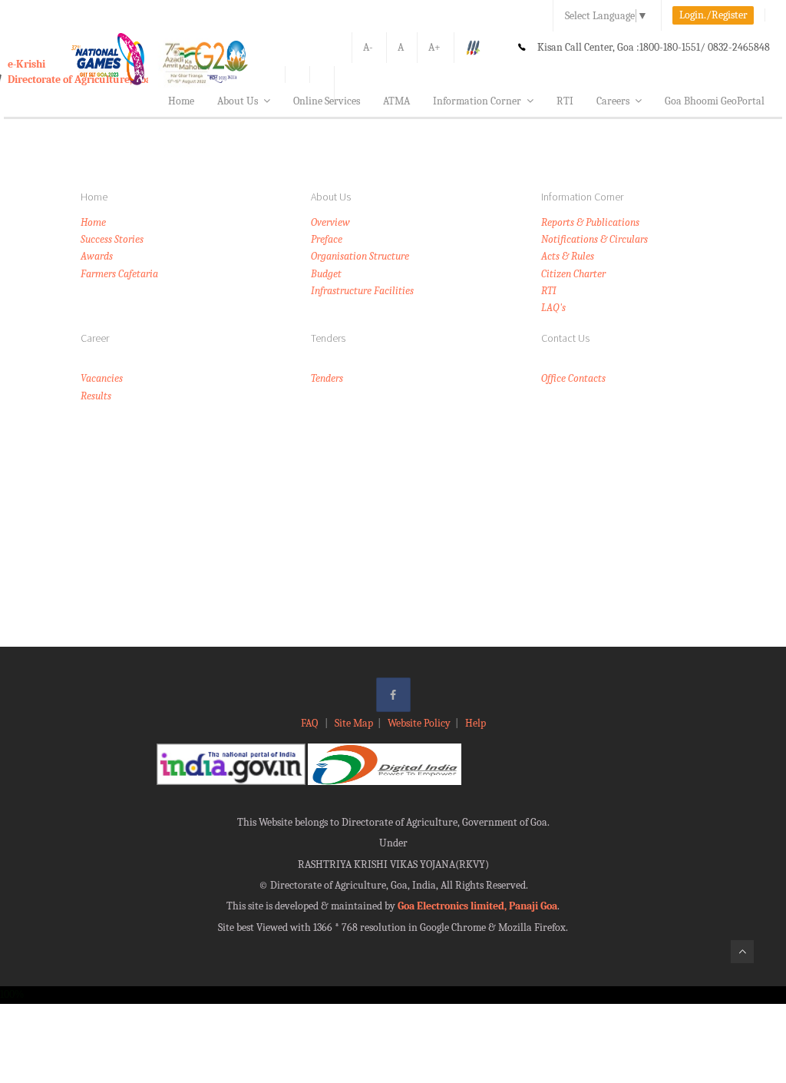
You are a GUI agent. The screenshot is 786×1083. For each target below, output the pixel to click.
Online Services (326, 101)
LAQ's (553, 307)
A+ (434, 47)
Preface (326, 239)
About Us (237, 101)
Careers (612, 101)
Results (96, 395)
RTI (564, 101)
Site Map (354, 723)
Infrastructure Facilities (362, 290)
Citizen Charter (573, 273)
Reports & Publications (590, 222)
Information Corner (477, 101)
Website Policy (419, 723)
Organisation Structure (360, 256)
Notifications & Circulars (594, 239)
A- (368, 47)
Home (181, 101)
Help (475, 723)
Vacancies (102, 378)
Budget (326, 273)
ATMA (396, 101)
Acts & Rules (567, 256)
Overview (330, 222)
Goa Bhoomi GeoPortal (715, 101)
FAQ (310, 723)
